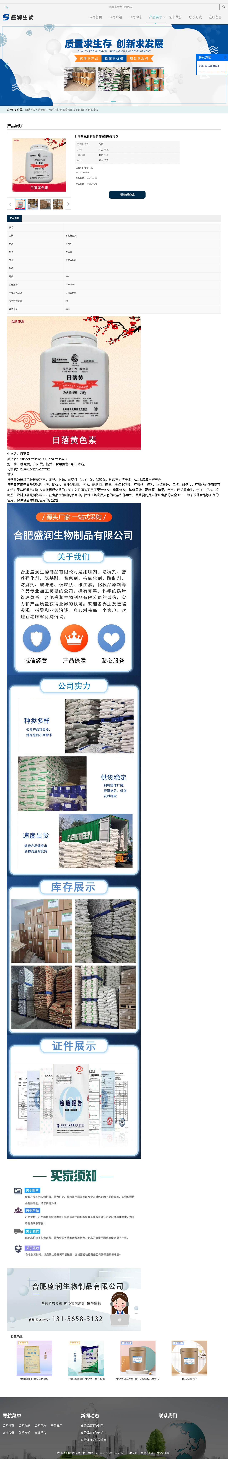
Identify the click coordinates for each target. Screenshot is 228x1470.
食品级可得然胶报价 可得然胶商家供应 (137, 1379)
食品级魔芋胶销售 (92, 1425)
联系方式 (195, 17)
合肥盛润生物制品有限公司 (70, 1453)
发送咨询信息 (127, 194)
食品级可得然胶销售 (93, 1439)
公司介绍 (115, 17)
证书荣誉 (175, 17)
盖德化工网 (147, 1453)
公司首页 (95, 17)
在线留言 (215, 17)
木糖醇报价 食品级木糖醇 (34, 1379)
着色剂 (54, 109)
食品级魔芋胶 (189, 1379)
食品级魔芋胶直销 (92, 1432)
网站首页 (30, 109)
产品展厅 (155, 17)
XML (122, 1453)
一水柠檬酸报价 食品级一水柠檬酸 (86, 1379)
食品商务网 (163, 1453)
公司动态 (135, 17)
